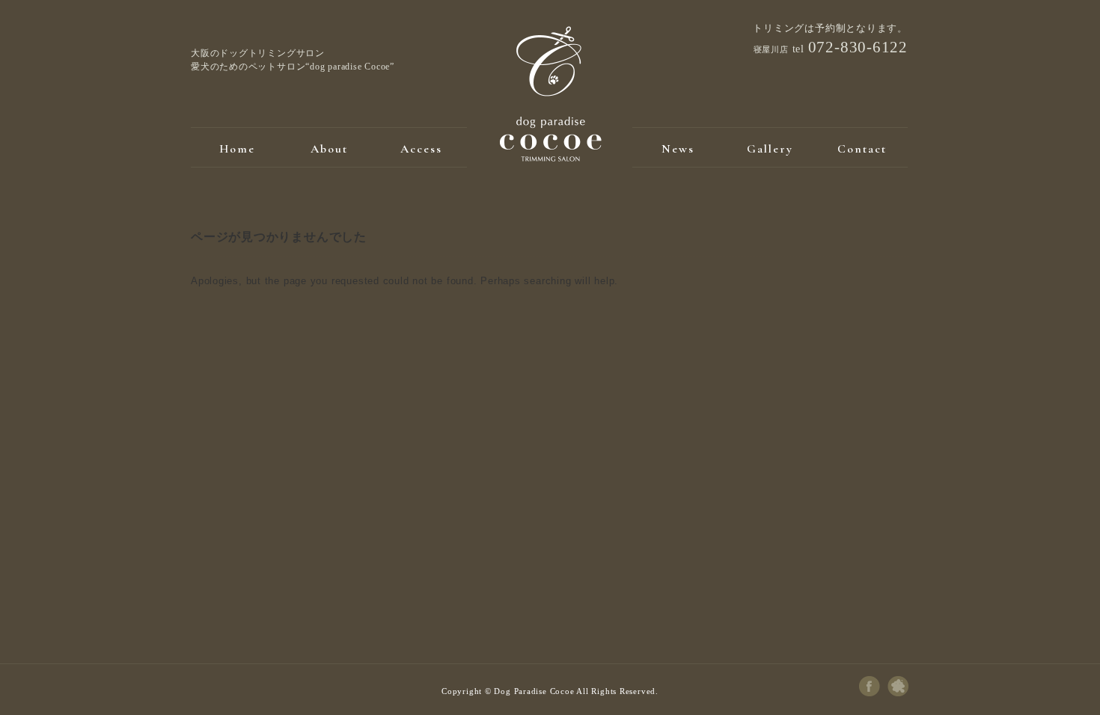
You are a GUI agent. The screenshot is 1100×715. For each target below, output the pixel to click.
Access (421, 148)
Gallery (770, 148)
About (329, 148)
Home (237, 148)
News (677, 148)
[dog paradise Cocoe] (550, 158)
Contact (862, 148)
